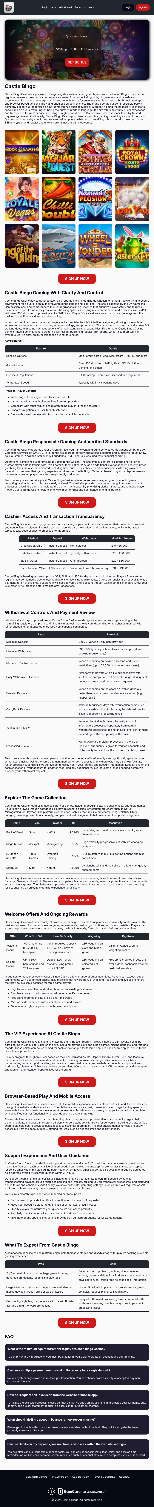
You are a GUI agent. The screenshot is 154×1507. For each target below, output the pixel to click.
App (53, 7)
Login (45, 7)
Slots (91, 7)
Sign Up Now (77, 279)
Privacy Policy (60, 1476)
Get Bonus (77, 62)
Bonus (78, 7)
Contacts (124, 1476)
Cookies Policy (80, 1476)
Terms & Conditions (104, 1476)
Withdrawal (65, 7)
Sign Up (143, 7)
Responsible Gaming (36, 1476)
